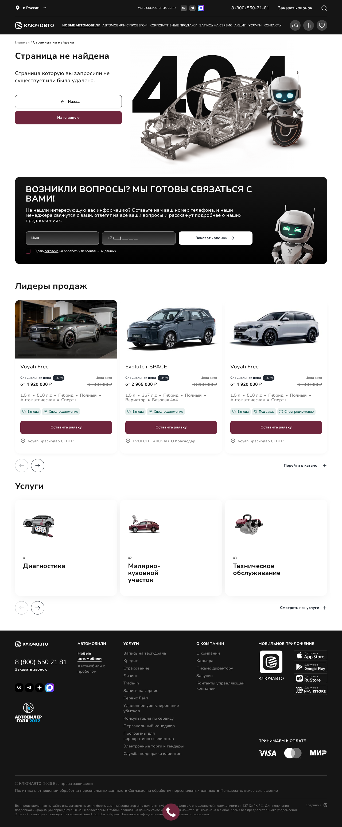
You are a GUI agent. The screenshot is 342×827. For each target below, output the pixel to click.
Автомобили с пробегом (124, 25)
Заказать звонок (211, 238)
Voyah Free (34, 367)
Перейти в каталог (301, 465)
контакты (273, 25)
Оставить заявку (66, 427)
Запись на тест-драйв (144, 653)
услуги (255, 25)
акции (240, 25)
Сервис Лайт (135, 698)
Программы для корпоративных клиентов (148, 736)
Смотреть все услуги (299, 607)
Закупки (204, 675)
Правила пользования (191, 814)
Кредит (130, 660)
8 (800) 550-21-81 (250, 8)
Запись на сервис (140, 690)
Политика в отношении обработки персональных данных (69, 791)
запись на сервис (215, 25)
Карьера (204, 660)
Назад (74, 101)
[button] (37, 465)
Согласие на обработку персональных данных (171, 791)
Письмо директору (214, 668)
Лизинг (130, 675)
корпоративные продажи (173, 25)
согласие (52, 251)
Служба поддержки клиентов (152, 753)
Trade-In (131, 683)
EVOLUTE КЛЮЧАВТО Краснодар (164, 441)
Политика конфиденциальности (146, 814)
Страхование (136, 668)
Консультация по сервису (148, 718)
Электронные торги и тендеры (153, 746)
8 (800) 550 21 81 (41, 662)
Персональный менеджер (149, 725)
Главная (22, 42)
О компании (208, 653)
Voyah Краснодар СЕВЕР (50, 441)
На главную (68, 117)
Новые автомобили (81, 25)
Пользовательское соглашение (249, 791)
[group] (66, 548)
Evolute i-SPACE (146, 367)
